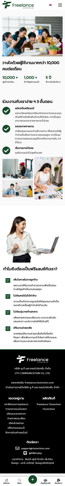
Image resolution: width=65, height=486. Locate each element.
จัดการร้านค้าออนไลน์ (16, 432)
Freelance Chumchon (49, 404)
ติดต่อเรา (58, 483)
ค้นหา (19, 483)
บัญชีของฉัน (45, 483)
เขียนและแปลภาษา (16, 413)
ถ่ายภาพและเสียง (16, 418)
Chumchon (49, 409)
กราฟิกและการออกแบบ (16, 404)
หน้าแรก (6, 483)
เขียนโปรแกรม (16, 423)
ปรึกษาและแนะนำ (16, 428)
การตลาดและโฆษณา (16, 409)
